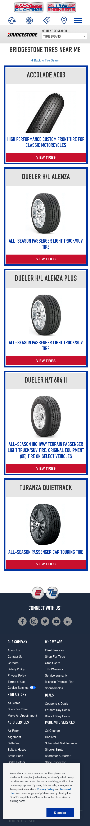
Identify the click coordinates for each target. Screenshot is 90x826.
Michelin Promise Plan (59, 682)
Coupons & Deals (56, 703)
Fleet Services (54, 650)
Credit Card (52, 663)
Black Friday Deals (57, 716)
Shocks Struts (54, 749)
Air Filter (13, 730)
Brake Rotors (16, 762)
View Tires (46, 157)
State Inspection (55, 762)
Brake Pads (15, 756)
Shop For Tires (18, 709)
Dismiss (60, 812)
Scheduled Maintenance (61, 743)
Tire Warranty (54, 669)
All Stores (14, 703)
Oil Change (52, 730)
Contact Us (15, 656)
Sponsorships (54, 688)
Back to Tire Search (47, 60)
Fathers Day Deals (57, 710)
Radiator (50, 737)
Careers (13, 663)
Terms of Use (17, 682)
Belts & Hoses (17, 749)
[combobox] (64, 36)
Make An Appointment (22, 715)
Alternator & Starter (58, 756)
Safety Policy (16, 669)
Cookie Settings (18, 687)
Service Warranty (56, 675)
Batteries (13, 743)
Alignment (14, 737)
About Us (14, 650)
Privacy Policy (17, 675)
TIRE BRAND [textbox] (52, 36)
